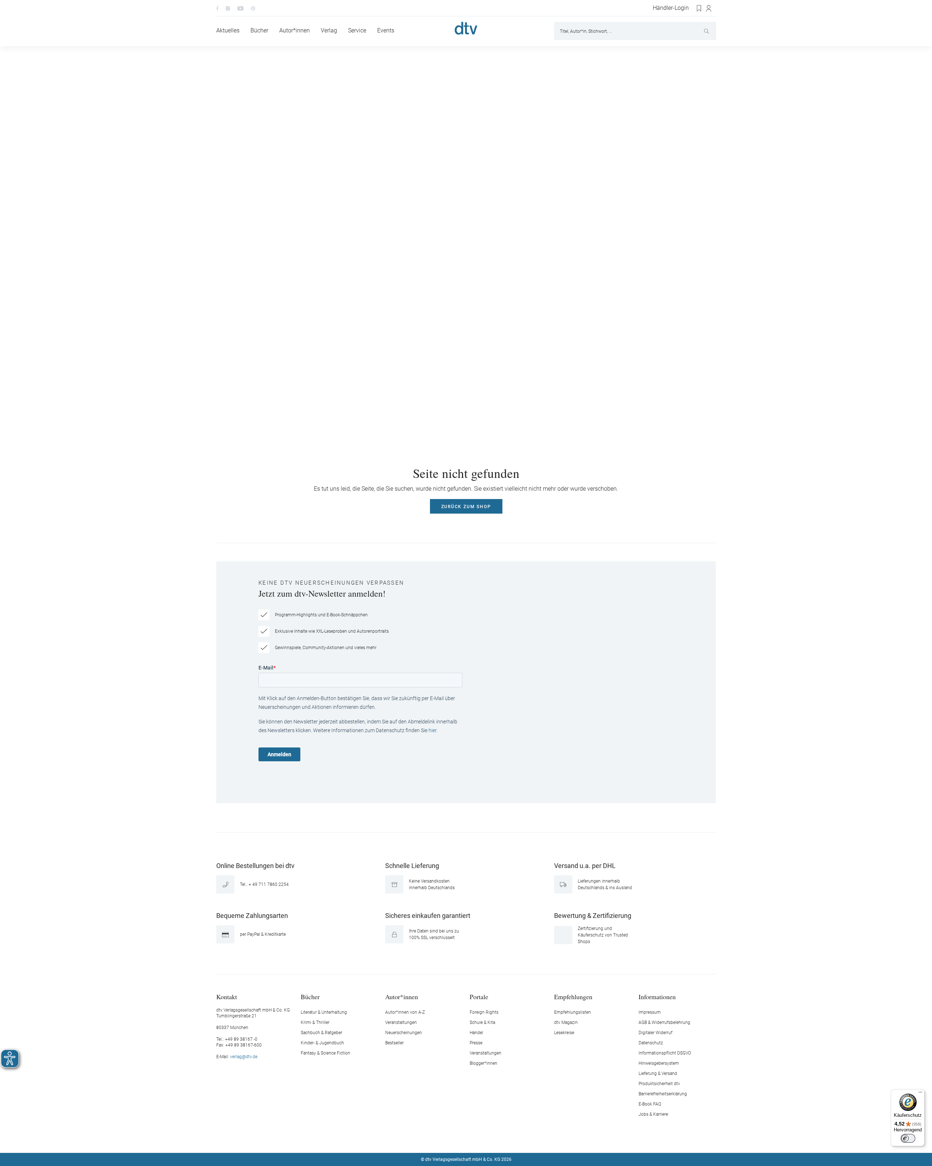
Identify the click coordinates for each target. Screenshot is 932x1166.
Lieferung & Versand (658, 1073)
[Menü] (920, 1094)
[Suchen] (707, 31)
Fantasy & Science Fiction (325, 1053)
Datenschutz (651, 1042)
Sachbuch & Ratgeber (321, 1032)
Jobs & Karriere (653, 1114)
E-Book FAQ (650, 1104)
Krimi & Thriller (315, 1022)
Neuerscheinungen (403, 1032)
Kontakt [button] (226, 996)
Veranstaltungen (401, 1022)
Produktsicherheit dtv (659, 1083)
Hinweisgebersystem (659, 1063)
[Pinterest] (253, 8)
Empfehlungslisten (572, 1012)
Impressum (650, 1012)
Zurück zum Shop (466, 506)
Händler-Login (671, 8)
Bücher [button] (310, 996)
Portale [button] (479, 996)
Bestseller (394, 1042)
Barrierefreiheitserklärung (663, 1093)
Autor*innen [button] (401, 996)
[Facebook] (217, 8)
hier (433, 730)
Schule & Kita (482, 1022)
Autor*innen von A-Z (405, 1012)
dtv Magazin (566, 1022)
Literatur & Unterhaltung (324, 1012)
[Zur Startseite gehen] (466, 28)
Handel (476, 1032)
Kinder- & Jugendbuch (322, 1042)
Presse (476, 1042)
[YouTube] (240, 8)
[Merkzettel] (699, 8)
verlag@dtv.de (243, 1056)
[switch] (908, 1138)
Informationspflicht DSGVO (665, 1053)
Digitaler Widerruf (655, 1032)
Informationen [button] (657, 996)
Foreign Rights (484, 1012)
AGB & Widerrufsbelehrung (664, 1022)
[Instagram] (228, 8)
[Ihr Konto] (709, 8)
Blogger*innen (483, 1063)
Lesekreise (564, 1032)
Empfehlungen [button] (573, 996)
